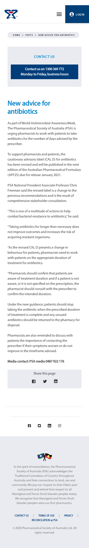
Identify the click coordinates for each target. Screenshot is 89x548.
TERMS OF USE (46, 516)
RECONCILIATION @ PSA (44, 520)
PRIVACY (68, 516)
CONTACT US (22, 516)
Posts (29, 35)
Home (16, 35)
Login (80, 15)
